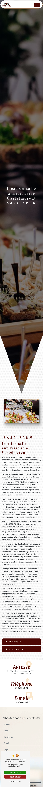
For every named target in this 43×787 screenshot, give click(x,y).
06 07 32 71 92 (21, 688)
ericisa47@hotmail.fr (21, 702)
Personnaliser (15, 781)
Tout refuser (15, 777)
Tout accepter (15, 772)
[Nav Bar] (37, 5)
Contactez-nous (16, 649)
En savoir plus (15, 642)
